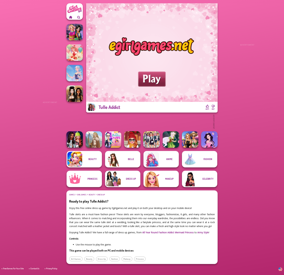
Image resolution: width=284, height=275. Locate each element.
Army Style (203, 232)
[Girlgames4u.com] (70, 17)
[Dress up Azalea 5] (209, 139)
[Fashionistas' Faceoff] (74, 139)
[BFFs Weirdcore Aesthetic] (74, 32)
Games (72, 195)
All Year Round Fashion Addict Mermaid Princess (168, 232)
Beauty (92, 195)
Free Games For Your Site (13, 268)
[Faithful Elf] (74, 73)
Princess (140, 259)
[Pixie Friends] (171, 139)
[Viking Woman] (94, 139)
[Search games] (79, 17)
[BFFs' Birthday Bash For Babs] (190, 139)
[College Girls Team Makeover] (151, 139)
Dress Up (101, 195)
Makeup (126, 259)
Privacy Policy (51, 268)
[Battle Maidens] (74, 93)
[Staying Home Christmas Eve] (132, 139)
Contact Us (34, 268)
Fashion (114, 259)
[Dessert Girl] (74, 52)
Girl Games (81, 195)
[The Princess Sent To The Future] (113, 139)
